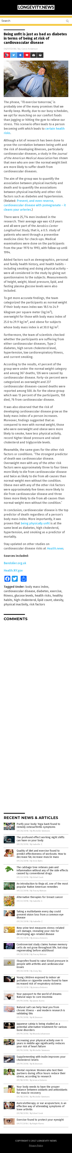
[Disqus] (36, 670)
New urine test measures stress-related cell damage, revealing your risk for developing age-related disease (40, 931)
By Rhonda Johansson (40, 1034)
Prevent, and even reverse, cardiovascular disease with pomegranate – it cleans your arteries (35, 205)
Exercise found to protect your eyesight (40, 1119)
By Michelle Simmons (40, 831)
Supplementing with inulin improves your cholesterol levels (41, 1058)
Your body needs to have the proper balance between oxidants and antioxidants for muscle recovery (42, 1090)
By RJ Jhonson (36, 1017)
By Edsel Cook (36, 877)
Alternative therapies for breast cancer (40, 897)
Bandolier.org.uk (15, 563)
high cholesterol (25, 600)
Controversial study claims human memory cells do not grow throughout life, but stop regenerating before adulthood (42, 947)
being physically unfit (35, 523)
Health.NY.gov (13, 570)
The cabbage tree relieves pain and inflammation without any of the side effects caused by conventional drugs (42, 870)
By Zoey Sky (36, 971)
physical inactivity (16, 604)
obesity (58, 600)
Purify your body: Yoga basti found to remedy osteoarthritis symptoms (38, 825)
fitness (8, 595)
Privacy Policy (36, 1145)
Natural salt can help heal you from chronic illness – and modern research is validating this (41, 1010)
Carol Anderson (29, 48)
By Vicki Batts (36, 861)
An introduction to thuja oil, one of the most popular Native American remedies (42, 885)
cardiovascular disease (19, 591)
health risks (43, 595)
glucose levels (23, 595)
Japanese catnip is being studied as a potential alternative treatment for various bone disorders (42, 1027)
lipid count (44, 600)
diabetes (43, 591)
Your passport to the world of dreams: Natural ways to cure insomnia (39, 995)
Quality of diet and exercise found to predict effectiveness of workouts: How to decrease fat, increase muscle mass (41, 854)
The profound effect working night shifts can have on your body (40, 839)
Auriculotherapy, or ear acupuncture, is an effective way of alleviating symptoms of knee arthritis (41, 1106)
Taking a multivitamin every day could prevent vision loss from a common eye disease (40, 914)
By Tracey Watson (38, 891)
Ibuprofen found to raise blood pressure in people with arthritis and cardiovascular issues (42, 964)
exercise (55, 591)
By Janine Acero (37, 1001)
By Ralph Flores (37, 1123)
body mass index (36, 586)
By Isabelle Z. (36, 844)
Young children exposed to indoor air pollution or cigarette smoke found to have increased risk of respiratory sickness (42, 980)
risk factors (37, 604)
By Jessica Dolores (38, 938)
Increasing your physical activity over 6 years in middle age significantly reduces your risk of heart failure (41, 1043)
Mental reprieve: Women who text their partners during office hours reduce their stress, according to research (41, 1073)
